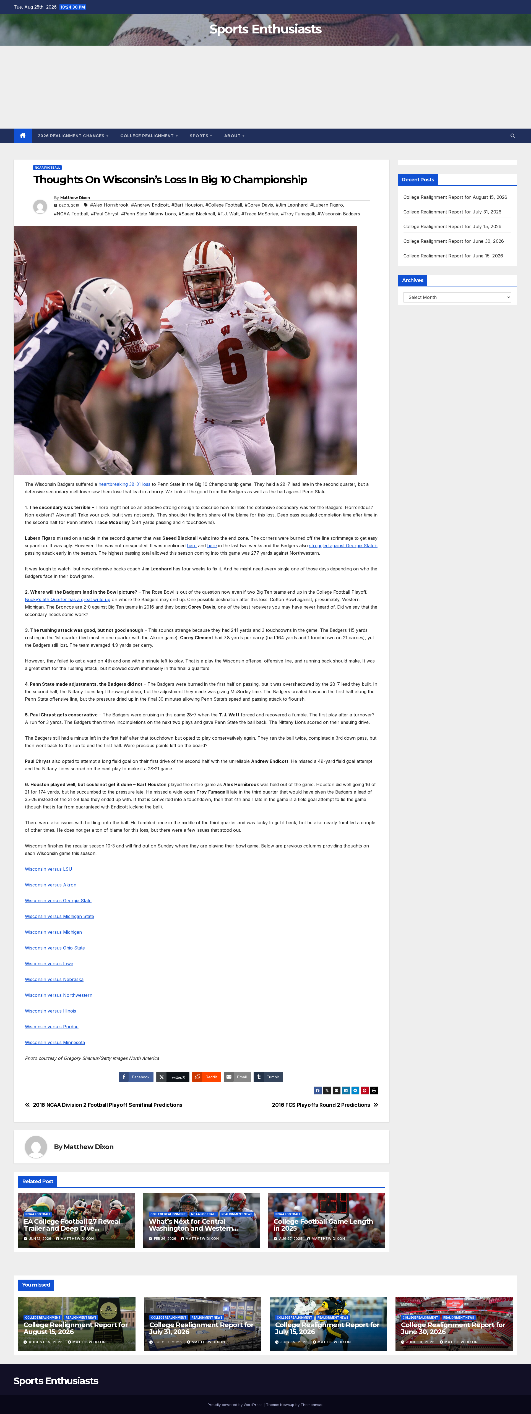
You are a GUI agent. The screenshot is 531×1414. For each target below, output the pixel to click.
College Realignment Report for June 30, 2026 (454, 241)
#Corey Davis (259, 205)
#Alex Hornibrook (109, 205)
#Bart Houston (187, 205)
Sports (200, 135)
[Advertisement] (265, 87)
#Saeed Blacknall (197, 213)
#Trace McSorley (259, 213)
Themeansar (311, 1404)
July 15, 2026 (294, 1342)
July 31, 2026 (169, 1342)
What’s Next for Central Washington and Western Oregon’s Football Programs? (196, 1228)
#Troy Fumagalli (298, 213)
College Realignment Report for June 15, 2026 (453, 256)
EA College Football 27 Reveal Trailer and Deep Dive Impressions (72, 1228)
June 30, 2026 (421, 1342)
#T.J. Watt (228, 213)
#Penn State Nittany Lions (148, 213)
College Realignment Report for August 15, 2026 (455, 197)
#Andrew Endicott (150, 205)
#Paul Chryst (104, 213)
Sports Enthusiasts (265, 28)
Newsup (287, 1404)
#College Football (223, 205)
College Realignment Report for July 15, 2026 (453, 226)
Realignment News (237, 1214)
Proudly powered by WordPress (236, 1404)
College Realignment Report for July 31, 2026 (453, 212)
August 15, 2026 (46, 1342)
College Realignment (147, 135)
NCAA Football (47, 167)
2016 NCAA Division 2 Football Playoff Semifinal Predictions (108, 1105)
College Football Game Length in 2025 (323, 1224)
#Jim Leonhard (292, 205)
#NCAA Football (71, 213)
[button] (513, 136)
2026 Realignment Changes (72, 135)
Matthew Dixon (75, 197)
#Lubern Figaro (326, 205)
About (233, 135)
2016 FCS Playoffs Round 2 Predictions (321, 1105)
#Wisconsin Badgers (338, 213)
